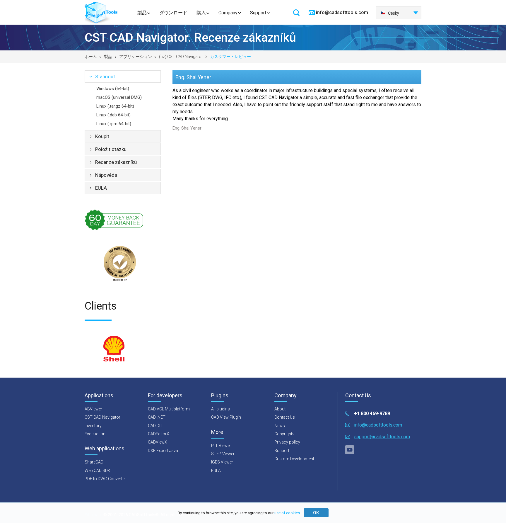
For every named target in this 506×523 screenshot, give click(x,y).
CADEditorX (158, 434)
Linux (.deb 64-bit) (113, 115)
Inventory (93, 425)
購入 (201, 13)
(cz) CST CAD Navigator (181, 56)
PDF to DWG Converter (105, 478)
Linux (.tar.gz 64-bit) (115, 106)
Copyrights (284, 434)
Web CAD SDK (97, 470)
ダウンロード (173, 13)
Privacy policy (287, 442)
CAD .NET (156, 417)
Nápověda (106, 175)
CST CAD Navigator (102, 417)
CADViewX (157, 442)
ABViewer (93, 409)
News (279, 425)
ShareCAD (94, 462)
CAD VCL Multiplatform (169, 409)
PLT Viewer (221, 445)
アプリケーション (135, 56)
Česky (393, 13)
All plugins (220, 409)
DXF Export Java (163, 450)
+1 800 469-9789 (372, 413)
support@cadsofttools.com (382, 436)
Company (227, 13)
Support (258, 13)
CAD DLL (155, 425)
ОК (316, 512)
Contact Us (284, 417)
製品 (142, 13)
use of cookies (287, 513)
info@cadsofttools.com (342, 12)
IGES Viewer (222, 462)
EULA (101, 188)
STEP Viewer (223, 453)
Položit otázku (110, 149)
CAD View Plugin (226, 417)
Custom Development (294, 458)
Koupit (102, 136)
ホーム (91, 56)
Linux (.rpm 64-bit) (113, 123)
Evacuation (95, 434)
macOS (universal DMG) (119, 97)
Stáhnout (105, 76)
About (280, 409)
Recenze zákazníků (116, 162)
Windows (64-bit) (112, 88)
